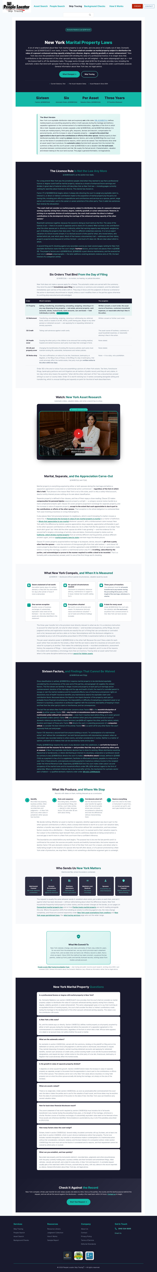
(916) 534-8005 (124, 1229)
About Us (84, 1229)
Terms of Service (87, 1240)
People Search (57, 6)
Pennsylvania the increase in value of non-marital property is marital (73, 519)
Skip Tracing (75, 6)
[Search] (90, 15)
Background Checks (94, 6)
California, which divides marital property (53, 535)
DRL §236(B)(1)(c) (101, 120)
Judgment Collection (55, 1233)
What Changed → (69, 74)
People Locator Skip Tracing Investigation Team (53, 967)
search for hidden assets (83, 653)
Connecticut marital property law (50, 907)
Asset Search (41, 6)
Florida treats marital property (84, 907)
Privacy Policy (86, 1236)
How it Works (116, 6)
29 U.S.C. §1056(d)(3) (91, 772)
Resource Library (53, 1229)
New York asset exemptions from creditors (94, 913)
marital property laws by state (67, 537)
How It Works (52, 1236)
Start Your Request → (78, 1202)
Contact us (112, 1194)
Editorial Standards (88, 1244)
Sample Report (53, 1240)
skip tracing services (72, 915)
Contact (84, 1233)
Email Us (118, 1233)
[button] (78, 433)
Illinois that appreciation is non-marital (54, 521)
